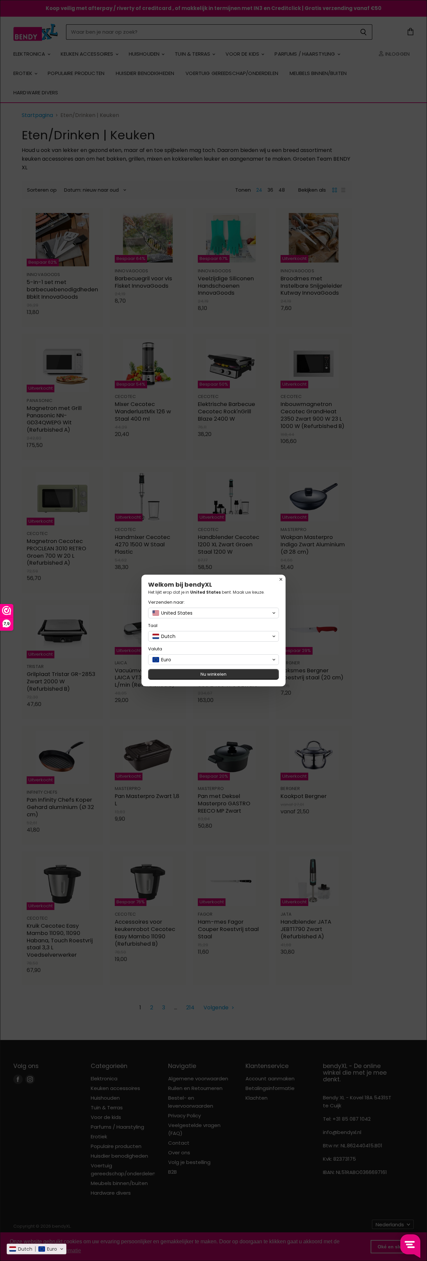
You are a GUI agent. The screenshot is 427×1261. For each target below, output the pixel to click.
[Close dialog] (281, 579)
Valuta (155, 649)
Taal (152, 625)
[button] (36, 1249)
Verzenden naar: (166, 602)
